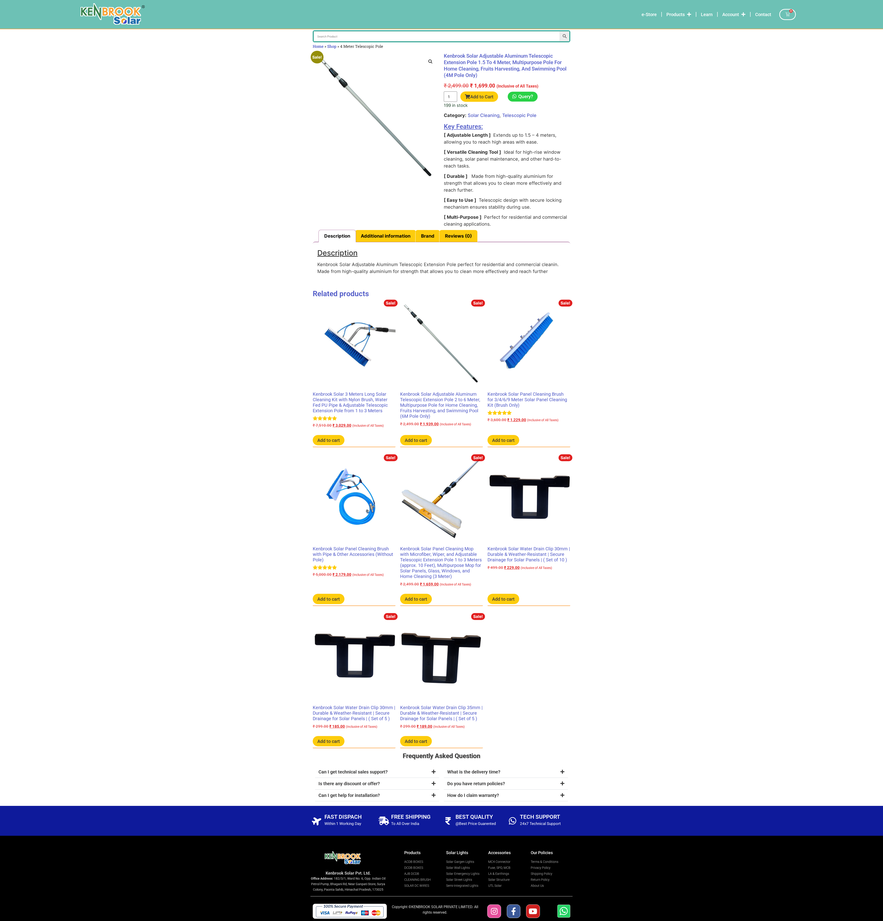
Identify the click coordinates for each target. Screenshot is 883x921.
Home (318, 46)
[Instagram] (494, 911)
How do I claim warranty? (473, 795)
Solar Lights (457, 852)
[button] (430, 61)
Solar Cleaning (483, 115)
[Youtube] (533, 911)
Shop (331, 46)
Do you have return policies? (476, 783)
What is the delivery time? (473, 772)
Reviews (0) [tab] (458, 236)
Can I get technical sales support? (353, 772)
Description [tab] (337, 236)
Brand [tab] (427, 236)
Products (675, 14)
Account (730, 14)
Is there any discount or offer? (349, 783)
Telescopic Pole (519, 115)
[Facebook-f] (513, 911)
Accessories (499, 852)
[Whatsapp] (563, 911)
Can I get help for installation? (349, 795)
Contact (763, 14)
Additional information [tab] (385, 236)
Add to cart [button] (328, 440)
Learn (707, 14)
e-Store (649, 14)
